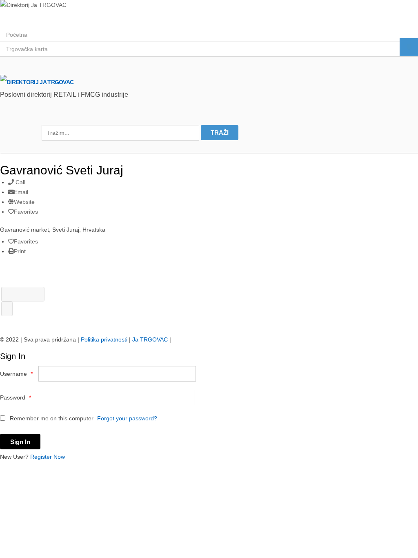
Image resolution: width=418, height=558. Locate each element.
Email (21, 192)
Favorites (26, 211)
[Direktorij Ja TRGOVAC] (33, 5)
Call (19, 182)
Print (20, 251)
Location (409, 47)
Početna (16, 34)
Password (15, 397)
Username (16, 374)
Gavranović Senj (22, 294)
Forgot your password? (127, 418)
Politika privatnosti (104, 339)
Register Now (47, 456)
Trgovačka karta (27, 49)
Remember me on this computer (50, 418)
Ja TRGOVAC (150, 339)
